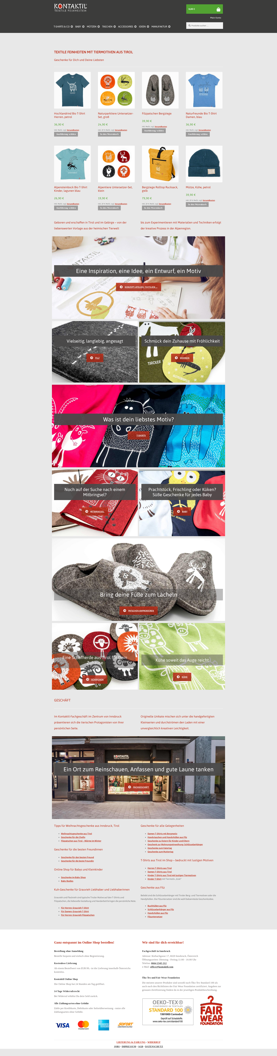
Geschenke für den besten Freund (77, 857)
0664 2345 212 (159, 963)
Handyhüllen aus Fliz (158, 912)
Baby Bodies (67, 880)
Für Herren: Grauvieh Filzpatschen (77, 915)
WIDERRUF (154, 1042)
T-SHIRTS (141, 435)
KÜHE (185, 676)
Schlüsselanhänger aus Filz (161, 909)
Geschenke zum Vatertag (160, 848)
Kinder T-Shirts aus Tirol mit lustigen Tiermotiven (172, 875)
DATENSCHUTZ (154, 1046)
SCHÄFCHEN (97, 679)
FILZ (97, 357)
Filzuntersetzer (155, 916)
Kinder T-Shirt (154, 878)
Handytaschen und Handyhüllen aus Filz (167, 837)
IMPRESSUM (129, 1046)
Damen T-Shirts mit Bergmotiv (162, 833)
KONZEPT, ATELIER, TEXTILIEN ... (141, 287)
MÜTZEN (91, 26)
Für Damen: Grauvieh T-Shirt (75, 911)
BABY (78, 26)
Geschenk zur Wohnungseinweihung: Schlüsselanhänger (175, 844)
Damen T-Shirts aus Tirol (160, 871)
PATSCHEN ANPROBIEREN (141, 610)
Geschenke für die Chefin (73, 837)
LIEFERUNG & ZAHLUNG (131, 1042)
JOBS (117, 1046)
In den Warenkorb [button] (109, 134)
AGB (140, 1046)
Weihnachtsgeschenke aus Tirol (76, 833)
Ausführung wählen (66, 134)
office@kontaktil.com (161, 966)
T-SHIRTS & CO (62, 26)
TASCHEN (107, 26)
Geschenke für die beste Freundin (77, 860)
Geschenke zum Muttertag (160, 851)
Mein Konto (215, 17)
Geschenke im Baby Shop (73, 877)
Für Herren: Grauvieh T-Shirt (75, 907)
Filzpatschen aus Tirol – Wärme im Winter (81, 840)
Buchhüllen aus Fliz (157, 905)
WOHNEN (184, 357)
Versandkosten (73, 130)
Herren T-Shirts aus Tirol (160, 868)
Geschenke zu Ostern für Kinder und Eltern (168, 840)
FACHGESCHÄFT (141, 787)
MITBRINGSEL (97, 511)
